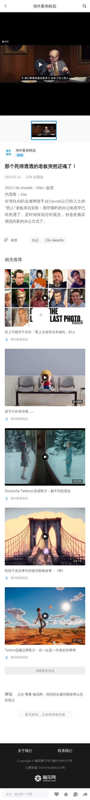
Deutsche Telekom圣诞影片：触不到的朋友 (38, 491)
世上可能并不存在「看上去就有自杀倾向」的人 (40, 332)
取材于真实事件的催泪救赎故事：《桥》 (35, 570)
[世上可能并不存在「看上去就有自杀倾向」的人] (45, 297)
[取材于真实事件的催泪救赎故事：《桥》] (45, 536)
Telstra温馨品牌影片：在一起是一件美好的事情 (40, 650)
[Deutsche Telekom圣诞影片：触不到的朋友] (45, 457)
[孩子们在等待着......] (45, 377)
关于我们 (25, 751)
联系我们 (65, 751)
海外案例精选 (26, 150)
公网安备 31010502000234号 (45, 767)
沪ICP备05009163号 (58, 761)
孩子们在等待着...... (19, 411)
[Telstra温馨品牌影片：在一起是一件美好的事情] (45, 616)
